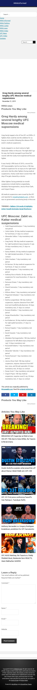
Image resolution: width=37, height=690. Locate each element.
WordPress (14, 684)
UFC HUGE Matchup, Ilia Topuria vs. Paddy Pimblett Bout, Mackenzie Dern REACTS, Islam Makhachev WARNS (17, 558)
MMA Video (4, 31)
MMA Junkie (4, 26)
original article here (26, 389)
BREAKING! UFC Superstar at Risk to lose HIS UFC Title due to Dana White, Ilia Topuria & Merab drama (18, 439)
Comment (5, 583)
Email (3, 619)
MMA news (4, 28)
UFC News (3, 33)
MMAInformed (20, 3)
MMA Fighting (5, 23)
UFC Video (3, 36)
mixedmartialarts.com (20, 197)
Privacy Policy (24, 680)
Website (4, 629)
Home (2, 18)
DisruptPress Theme (26, 684)
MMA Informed (5, 20)
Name (4, 608)
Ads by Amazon (31, 112)
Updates (3, 38)
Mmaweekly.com (7, 389)
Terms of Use (14, 680)
